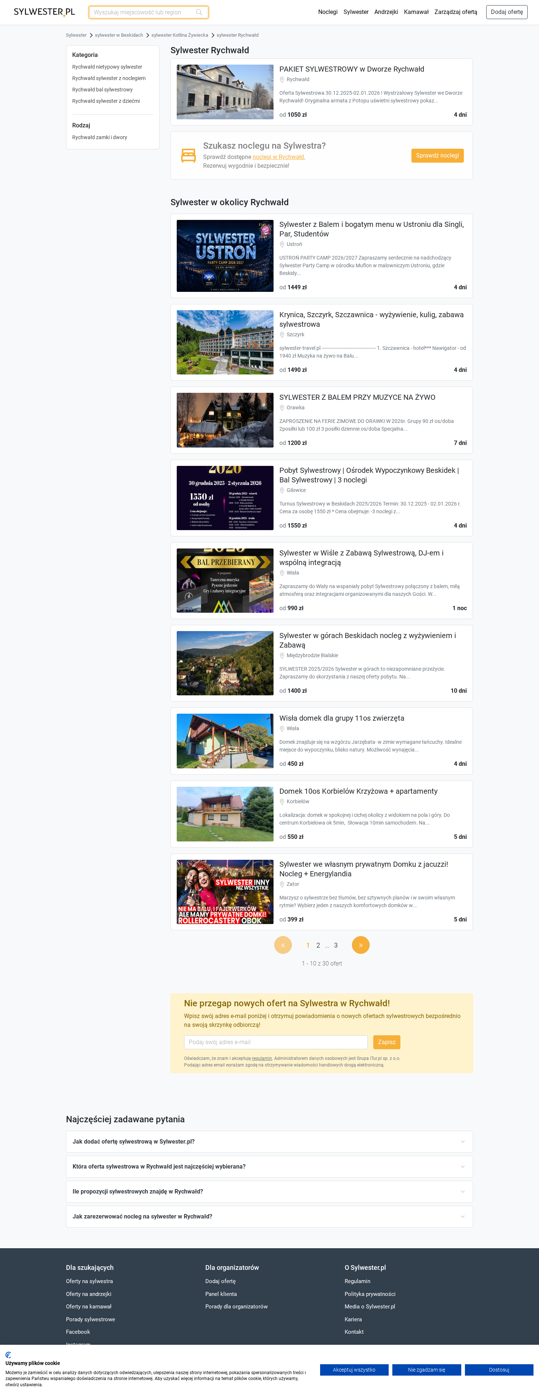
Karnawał (416, 11)
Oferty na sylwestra (89, 1281)
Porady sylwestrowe (90, 1319)
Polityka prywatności (370, 1294)
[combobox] (140, 12)
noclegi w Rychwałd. (279, 156)
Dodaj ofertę (507, 11)
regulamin (262, 1058)
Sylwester (356, 11)
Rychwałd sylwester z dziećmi (106, 101)
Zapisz (387, 1042)
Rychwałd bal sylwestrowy (102, 90)
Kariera (353, 1319)
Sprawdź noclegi (437, 155)
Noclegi (328, 11)
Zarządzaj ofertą (455, 11)
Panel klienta (221, 1294)
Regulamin (357, 1281)
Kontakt (354, 1332)
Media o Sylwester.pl (370, 1306)
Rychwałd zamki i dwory (99, 137)
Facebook (78, 1332)
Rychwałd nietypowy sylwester (107, 67)
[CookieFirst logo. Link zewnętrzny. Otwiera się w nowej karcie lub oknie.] (8, 1355)
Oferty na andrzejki (88, 1294)
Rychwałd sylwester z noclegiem (109, 78)
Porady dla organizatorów (236, 1306)
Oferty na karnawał (88, 1306)
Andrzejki (386, 11)
